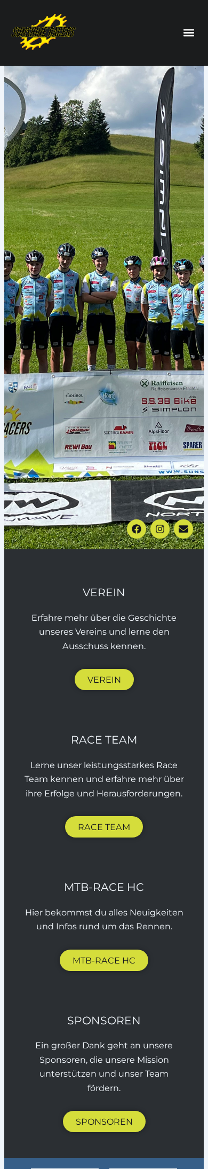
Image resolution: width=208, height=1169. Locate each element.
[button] (188, 32)
